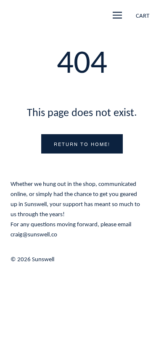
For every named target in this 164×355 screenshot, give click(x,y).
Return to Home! (82, 143)
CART (142, 16)
